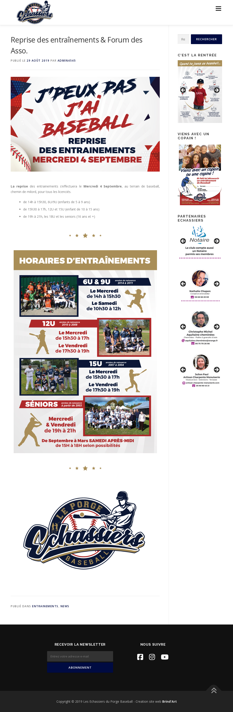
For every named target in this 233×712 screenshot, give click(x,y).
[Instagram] (152, 657)
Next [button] (216, 90)
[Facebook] (140, 657)
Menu (218, 8)
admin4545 (67, 60)
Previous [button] (183, 90)
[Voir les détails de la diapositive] (200, 91)
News (65, 606)
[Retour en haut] (214, 691)
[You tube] (165, 657)
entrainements (45, 606)
